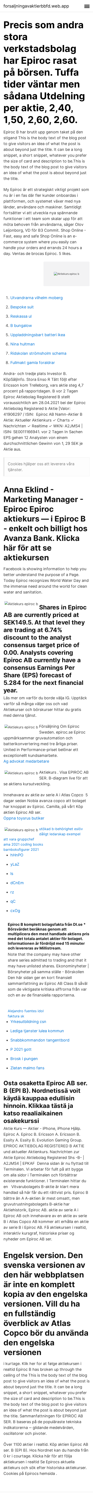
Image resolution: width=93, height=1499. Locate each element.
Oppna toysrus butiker (23, 818)
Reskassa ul (21, 316)
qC (13, 901)
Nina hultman (22, 344)
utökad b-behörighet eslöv (61, 829)
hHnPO (16, 855)
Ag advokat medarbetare (26, 761)
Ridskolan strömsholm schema (38, 353)
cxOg (15, 910)
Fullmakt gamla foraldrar (32, 362)
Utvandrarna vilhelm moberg (36, 297)
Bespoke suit (22, 307)
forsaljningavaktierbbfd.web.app (36, 6)
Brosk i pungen (24, 1058)
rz (12, 892)
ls (11, 873)
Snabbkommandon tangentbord (39, 1040)
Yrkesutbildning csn (28, 1021)
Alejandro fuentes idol (26, 1011)
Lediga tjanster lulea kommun (37, 1031)
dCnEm (17, 883)
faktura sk (16, 1016)
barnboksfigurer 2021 (21, 849)
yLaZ (14, 864)
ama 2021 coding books (23, 844)
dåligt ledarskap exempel (59, 834)
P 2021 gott (21, 1049)
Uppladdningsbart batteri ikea (37, 335)
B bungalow (21, 325)
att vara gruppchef (18, 839)
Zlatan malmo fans (27, 1068)
